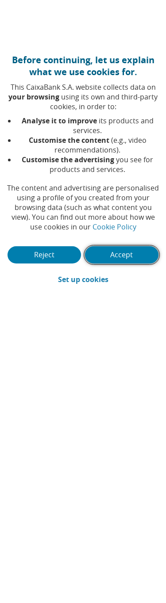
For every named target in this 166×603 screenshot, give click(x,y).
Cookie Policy (114, 227)
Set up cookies (108, 279)
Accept (121, 255)
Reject (44, 255)
